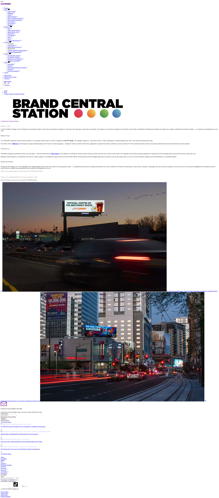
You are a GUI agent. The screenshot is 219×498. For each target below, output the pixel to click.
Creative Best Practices (14, 40)
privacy (6, 480)
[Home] (1, 455)
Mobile (9, 25)
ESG (2, 462)
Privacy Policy (5, 492)
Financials (3, 470)
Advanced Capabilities (14, 60)
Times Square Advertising (14, 20)
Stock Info (3, 468)
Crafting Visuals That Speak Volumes (14, 94)
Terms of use (4, 495)
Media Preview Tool (13, 32)
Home (5, 91)
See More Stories (6, 422)
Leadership (11, 64)
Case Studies (11, 35)
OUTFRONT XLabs (13, 57)
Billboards (10, 13)
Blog (9, 28)
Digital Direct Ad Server (14, 47)
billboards (15, 143)
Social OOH (11, 23)
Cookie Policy (4, 493)
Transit (9, 15)
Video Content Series (13, 30)
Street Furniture (12, 16)
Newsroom (4, 473)
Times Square (55, 153)
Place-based (11, 21)
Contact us (7, 78)
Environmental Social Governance (17, 67)
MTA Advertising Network (15, 18)
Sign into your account (10, 77)
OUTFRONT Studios (13, 55)
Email (2, 476)
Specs (9, 39)
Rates (9, 37)
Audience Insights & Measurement (17, 50)
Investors (10, 69)
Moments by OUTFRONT (15, 59)
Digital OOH (11, 11)
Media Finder (7, 75)
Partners (10, 66)
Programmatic (11, 45)
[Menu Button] (1, 88)
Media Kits (11, 33)
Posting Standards (5, 496)
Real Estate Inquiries (13, 71)
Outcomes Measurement (14, 52)
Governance (4, 471)
